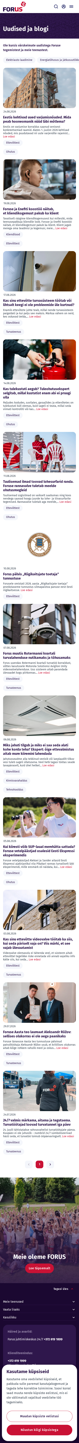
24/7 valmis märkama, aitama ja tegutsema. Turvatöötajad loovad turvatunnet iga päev (37, 1122)
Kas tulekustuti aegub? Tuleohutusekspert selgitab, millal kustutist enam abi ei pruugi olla (37, 393)
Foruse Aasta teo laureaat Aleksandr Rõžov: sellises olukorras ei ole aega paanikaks (37, 1034)
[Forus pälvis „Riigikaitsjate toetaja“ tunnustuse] (39, 545)
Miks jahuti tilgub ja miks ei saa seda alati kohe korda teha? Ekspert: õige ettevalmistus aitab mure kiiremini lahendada (38, 749)
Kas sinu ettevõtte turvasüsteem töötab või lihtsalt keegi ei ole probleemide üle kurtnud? (38, 303)
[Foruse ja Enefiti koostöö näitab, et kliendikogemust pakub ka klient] (39, 179)
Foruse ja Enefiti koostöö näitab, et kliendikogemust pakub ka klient (31, 211)
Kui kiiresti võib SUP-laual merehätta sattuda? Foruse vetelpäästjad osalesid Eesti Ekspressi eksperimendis (39, 851)
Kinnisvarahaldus (16, 780)
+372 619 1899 (53, 1339)
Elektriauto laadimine (19, 60)
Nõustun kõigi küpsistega (39, 1430)
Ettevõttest (13, 142)
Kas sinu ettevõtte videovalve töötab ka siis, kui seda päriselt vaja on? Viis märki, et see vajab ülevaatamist (38, 943)
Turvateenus (13, 331)
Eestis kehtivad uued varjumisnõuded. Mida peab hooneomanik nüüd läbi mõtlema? (37, 119)
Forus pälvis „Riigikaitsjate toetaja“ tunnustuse (31, 576)
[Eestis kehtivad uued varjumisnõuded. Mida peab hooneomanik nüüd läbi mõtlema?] (39, 88)
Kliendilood (13, 234)
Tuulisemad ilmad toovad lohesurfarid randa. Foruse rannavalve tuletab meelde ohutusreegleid (38, 486)
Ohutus (10, 151)
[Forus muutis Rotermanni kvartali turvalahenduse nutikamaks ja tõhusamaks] (39, 624)
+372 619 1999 (17, 1361)
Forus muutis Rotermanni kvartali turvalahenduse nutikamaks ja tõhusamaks (37, 655)
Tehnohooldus (14, 789)
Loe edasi (9, 136)
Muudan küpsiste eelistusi (39, 1416)
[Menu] (71, 6)
